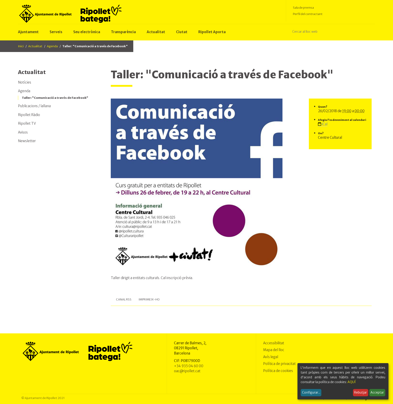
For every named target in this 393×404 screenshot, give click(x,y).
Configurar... (311, 392)
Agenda (52, 46)
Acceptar (377, 392)
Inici (21, 46)
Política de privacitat (279, 364)
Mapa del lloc (273, 350)
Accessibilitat (273, 343)
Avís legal (270, 357)
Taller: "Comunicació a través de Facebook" (55, 98)
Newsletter (27, 141)
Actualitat (35, 46)
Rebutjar (360, 392)
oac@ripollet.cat (187, 371)
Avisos (23, 132)
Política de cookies (278, 371)
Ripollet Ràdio (29, 115)
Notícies (24, 82)
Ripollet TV (27, 123)
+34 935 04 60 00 (188, 366)
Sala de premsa (303, 8)
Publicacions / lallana (34, 106)
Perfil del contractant (307, 14)
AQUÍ (352, 382)
